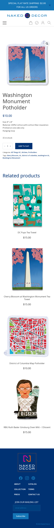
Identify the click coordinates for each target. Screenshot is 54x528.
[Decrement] (4, 146)
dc (20, 155)
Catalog (32, 484)
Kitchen (24, 152)
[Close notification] (49, 5)
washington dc (43, 155)
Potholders (32, 152)
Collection (20, 489)
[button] (47, 43)
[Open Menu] (5, 23)
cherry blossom (12, 155)
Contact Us (34, 494)
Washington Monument (11, 158)
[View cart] (29, 22)
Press (17, 494)
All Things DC (16, 152)
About (17, 484)
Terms (31, 489)
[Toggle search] (49, 22)
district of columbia (29, 155)
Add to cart (23, 146)
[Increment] (10, 146)
